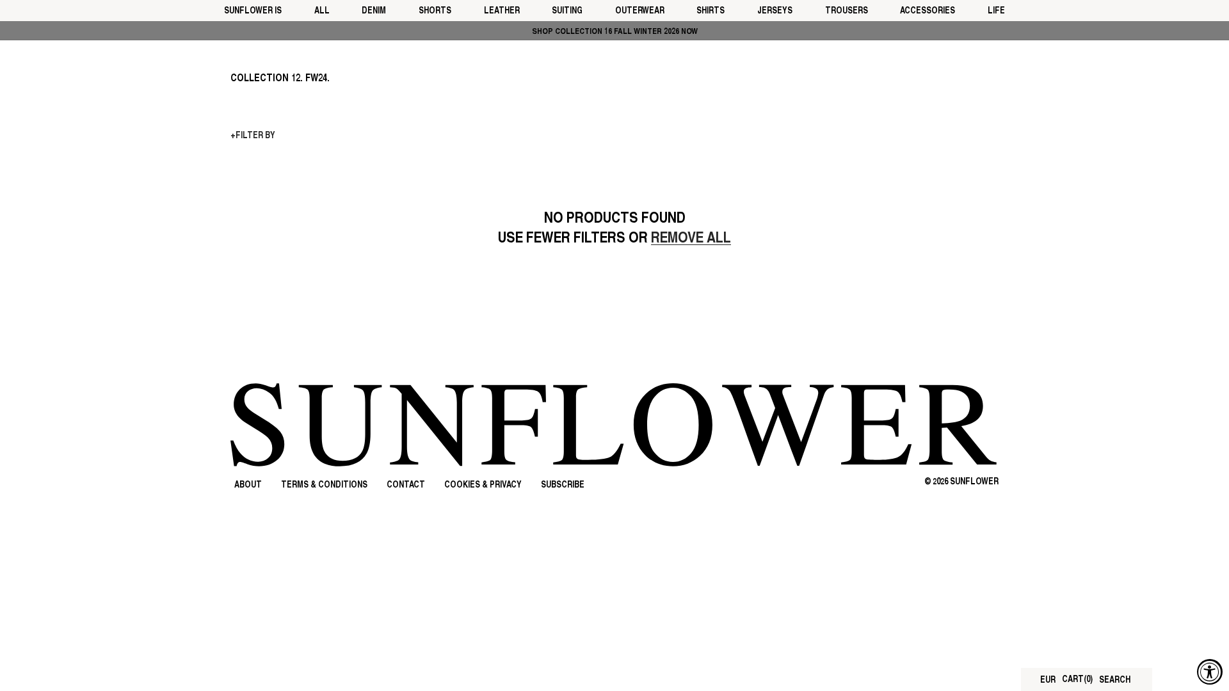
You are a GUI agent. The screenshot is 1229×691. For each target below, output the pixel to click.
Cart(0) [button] (1077, 680)
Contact (406, 485)
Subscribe (562, 485)
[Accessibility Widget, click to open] (1210, 672)
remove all (691, 238)
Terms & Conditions (324, 485)
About (248, 485)
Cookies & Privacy (483, 485)
